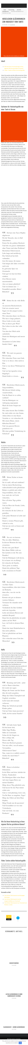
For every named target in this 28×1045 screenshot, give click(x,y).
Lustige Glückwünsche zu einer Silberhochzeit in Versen (14, 995)
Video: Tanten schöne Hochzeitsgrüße (14, 70)
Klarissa (12, 24)
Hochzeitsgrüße (14, 963)
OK (20, 1042)
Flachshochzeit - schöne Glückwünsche (14, 1027)
